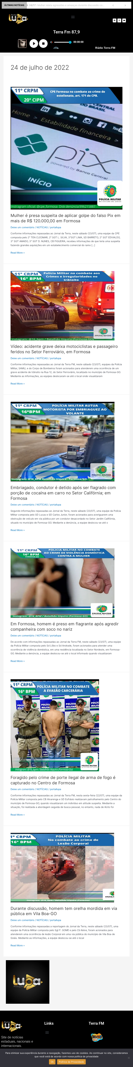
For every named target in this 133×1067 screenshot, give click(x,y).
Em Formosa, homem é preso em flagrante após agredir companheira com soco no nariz (65, 626)
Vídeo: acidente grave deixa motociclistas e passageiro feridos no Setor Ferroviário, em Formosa (64, 349)
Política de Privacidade (71, 1061)
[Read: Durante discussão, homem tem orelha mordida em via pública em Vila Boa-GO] (62, 867)
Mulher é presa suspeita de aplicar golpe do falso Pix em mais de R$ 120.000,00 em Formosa (66, 218)
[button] (73, 17)
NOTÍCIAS (42, 227)
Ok (52, 1061)
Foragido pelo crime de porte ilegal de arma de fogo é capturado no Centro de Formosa (63, 780)
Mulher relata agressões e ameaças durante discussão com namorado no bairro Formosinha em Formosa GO (68, 5)
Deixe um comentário (22, 227)
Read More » (18, 252)
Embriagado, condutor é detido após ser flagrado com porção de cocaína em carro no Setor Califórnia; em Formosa (63, 493)
